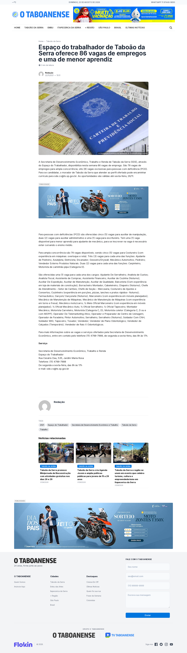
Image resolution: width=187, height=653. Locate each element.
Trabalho (44, 429)
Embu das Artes (56, 587)
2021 (42, 425)
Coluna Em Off (92, 582)
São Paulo (104, 27)
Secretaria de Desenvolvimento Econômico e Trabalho (95, 425)
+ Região (89, 27)
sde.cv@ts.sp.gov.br (65, 176)
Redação (49, 73)
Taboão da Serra (34, 27)
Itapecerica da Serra (69, 27)
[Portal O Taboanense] (74, 635)
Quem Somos (19, 582)
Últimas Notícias (135, 27)
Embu (50, 27)
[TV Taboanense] (119, 635)
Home (17, 27)
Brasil (117, 27)
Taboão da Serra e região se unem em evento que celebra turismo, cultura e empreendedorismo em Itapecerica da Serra (129, 476)
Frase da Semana (94, 596)
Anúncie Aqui (19, 587)
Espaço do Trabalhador (58, 425)
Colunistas (91, 600)
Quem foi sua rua (94, 591)
